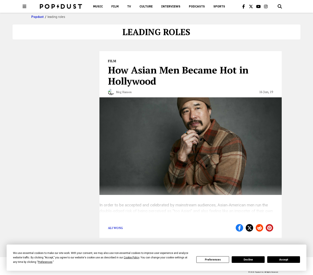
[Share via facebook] (239, 228)
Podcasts (197, 6)
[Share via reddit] (259, 228)
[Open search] (279, 6)
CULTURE (146, 6)
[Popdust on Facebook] (243, 6)
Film (115, 6)
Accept (283, 259)
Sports (219, 6)
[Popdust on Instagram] (266, 6)
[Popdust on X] (251, 6)
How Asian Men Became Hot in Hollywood (178, 75)
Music (98, 6)
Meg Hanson (124, 92)
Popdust (37, 17)
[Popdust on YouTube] (258, 6)
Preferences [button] (45, 262)
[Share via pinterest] (269, 228)
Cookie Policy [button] (131, 257)
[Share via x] (249, 228)
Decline (248, 259)
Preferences (213, 259)
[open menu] (24, 6)
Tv (129, 6)
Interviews (170, 6)
